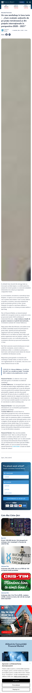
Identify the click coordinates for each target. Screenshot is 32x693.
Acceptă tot (16, 680)
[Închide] (30, 663)
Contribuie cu (16, 498)
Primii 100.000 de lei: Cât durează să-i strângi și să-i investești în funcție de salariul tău (14, 542)
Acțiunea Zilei (5, 566)
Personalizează (16, 685)
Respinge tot (16, 689)
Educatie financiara (6, 12)
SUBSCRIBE (16, 446)
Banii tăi (3, 538)
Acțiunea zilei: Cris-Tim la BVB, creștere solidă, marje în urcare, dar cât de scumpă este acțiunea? (15, 596)
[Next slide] (30, 7)
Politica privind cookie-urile (21, 676)
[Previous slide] (2, 7)
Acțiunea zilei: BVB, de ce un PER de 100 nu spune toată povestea (15, 569)
